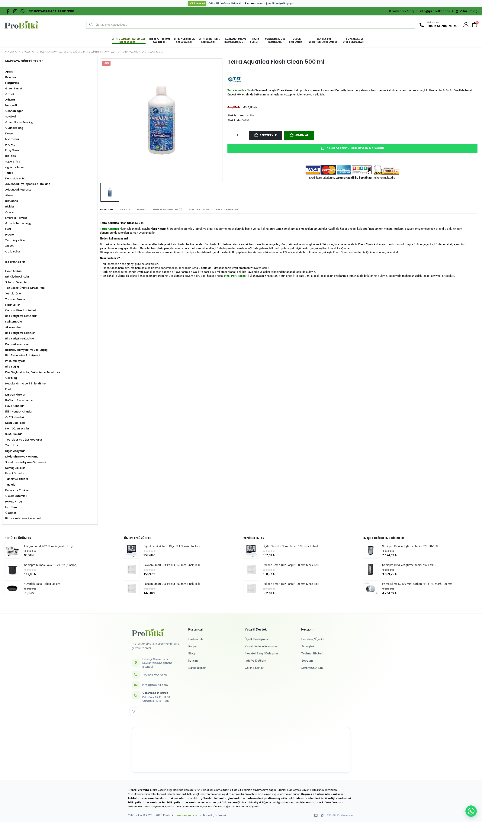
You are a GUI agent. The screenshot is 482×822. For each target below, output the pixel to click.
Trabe (9, 173)
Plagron (10, 234)
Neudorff (11, 105)
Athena (10, 99)
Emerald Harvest (16, 218)
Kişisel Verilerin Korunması (261, 646)
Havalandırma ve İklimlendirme (234, 40)
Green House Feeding (19, 122)
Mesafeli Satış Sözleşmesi (262, 653)
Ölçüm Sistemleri (296, 40)
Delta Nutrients (14, 178)
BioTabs (10, 156)
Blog (191, 653)
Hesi (8, 229)
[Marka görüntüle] (234, 79)
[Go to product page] (12, 551)
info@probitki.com (434, 11)
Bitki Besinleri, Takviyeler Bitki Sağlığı (129, 40)
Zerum (9, 246)
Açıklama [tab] (107, 209)
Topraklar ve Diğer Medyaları (353, 40)
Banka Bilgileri (197, 667)
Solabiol (10, 116)
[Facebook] (8, 11)
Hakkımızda (195, 639)
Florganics (12, 83)
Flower (9, 133)
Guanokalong (14, 128)
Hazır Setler (254, 40)
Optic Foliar (12, 251)
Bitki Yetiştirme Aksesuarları (184, 40)
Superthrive (12, 161)
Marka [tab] (141, 209)
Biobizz (9, 206)
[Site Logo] (21, 25)
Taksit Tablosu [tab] (227, 209)
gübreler (207, 798)
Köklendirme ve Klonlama (275, 40)
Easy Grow (12, 150)
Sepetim (307, 660)
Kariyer (193, 646)
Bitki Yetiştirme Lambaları (209, 40)
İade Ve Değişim (255, 660)
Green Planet (13, 88)
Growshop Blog (401, 11)
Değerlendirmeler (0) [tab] (167, 209)
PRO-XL (9, 144)
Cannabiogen (14, 111)
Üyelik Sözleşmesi (256, 639)
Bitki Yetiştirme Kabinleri (159, 40)
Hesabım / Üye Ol (312, 639)
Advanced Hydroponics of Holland (27, 184)
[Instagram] (15, 11)
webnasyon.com (188, 815)
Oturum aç (468, 11)
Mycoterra (12, 139)
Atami (9, 195)
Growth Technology (18, 223)
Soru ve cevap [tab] (199, 209)
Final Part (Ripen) (235, 276)
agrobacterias (14, 167)
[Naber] (22, 11)
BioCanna (11, 201)
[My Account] (466, 24)
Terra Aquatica (109, 228)
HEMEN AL (301, 135)
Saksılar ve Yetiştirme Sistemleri (323, 40)
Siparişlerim (308, 646)
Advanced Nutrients (18, 189)
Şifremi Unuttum (312, 667)
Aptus (9, 71)
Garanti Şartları (254, 667)
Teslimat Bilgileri (312, 653)
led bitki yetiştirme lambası (181, 802)
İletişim (193, 660)
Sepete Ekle (268, 135)
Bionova (10, 77)
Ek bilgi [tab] (125, 209)
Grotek (9, 94)
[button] (471, 811)
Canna (9, 212)
